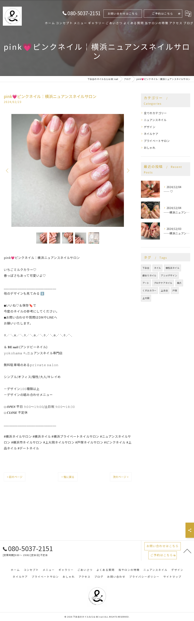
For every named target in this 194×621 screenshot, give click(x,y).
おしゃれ (149, 148)
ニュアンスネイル (155, 120)
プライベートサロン (157, 141)
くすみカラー (149, 290)
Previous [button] (7, 170)
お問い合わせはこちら (123, 13)
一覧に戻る (67, 477)
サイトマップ (172, 576)
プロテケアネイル (163, 282)
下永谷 (145, 267)
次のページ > (120, 477)
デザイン (149, 127)
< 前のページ (14, 477)
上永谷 (164, 290)
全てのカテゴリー (155, 113)
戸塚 (174, 290)
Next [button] (127, 170)
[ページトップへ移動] (187, 551)
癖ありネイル (149, 275)
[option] (67, 170)
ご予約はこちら (162, 13)
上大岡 (145, 298)
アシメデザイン (169, 275)
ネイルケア (151, 134)
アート (145, 282)
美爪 (179, 282)
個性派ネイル (172, 267)
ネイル (157, 267)
